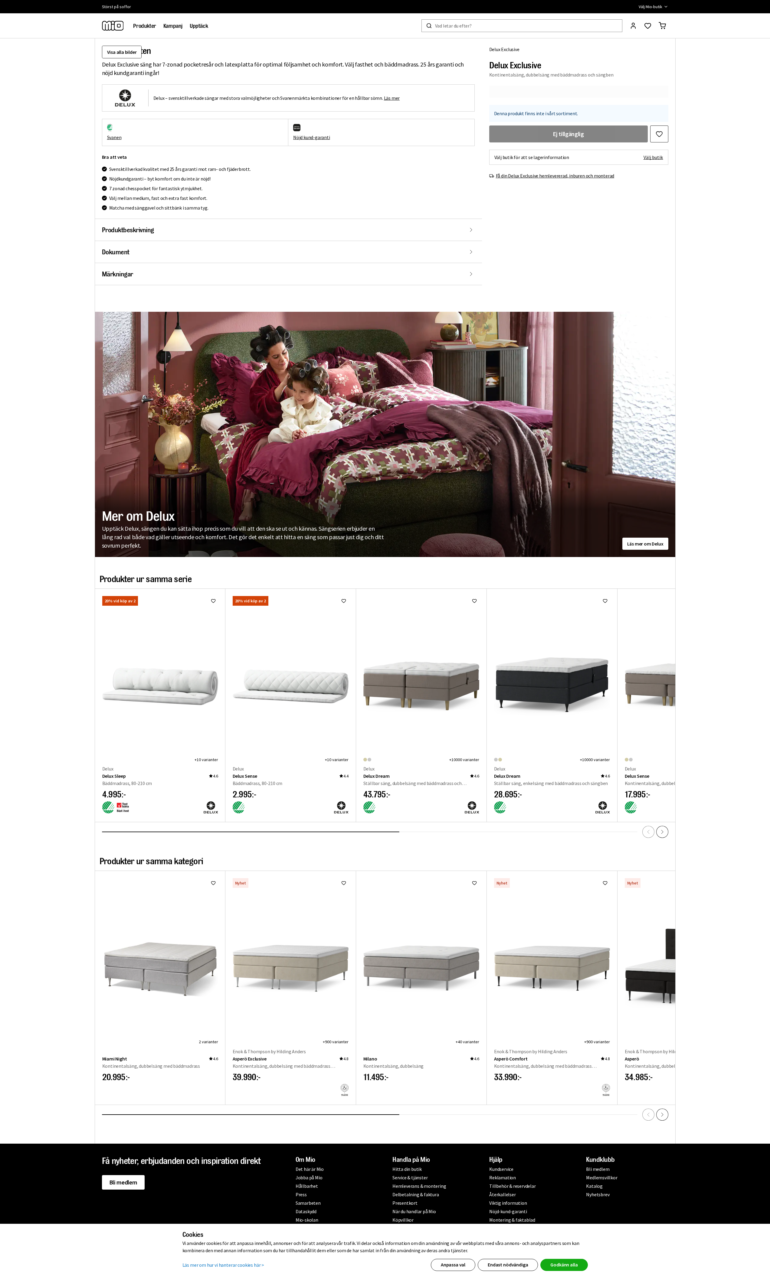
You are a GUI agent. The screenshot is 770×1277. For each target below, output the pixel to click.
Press (301, 1194)
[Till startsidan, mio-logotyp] (113, 26)
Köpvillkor (403, 1220)
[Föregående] (648, 832)
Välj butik (653, 157)
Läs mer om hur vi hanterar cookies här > (223, 1265)
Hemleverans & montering (419, 1186)
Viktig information (508, 1203)
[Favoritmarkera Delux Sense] (344, 601)
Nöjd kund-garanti (311, 137)
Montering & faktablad (512, 1220)
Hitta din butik (407, 1169)
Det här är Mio (310, 1169)
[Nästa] (662, 832)
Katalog (594, 1186)
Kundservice (501, 1169)
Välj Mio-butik (650, 6)
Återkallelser (502, 1194)
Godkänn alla (564, 1265)
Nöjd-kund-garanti (508, 1211)
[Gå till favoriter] (648, 26)
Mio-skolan (307, 1220)
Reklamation (502, 1177)
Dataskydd (306, 1211)
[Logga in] (633, 26)
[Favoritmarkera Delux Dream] (474, 601)
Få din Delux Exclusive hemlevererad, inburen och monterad (555, 176)
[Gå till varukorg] (662, 26)
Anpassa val (453, 1265)
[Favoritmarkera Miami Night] (213, 883)
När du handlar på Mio (414, 1211)
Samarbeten (308, 1203)
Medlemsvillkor (601, 1177)
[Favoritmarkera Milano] (474, 883)
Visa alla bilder (122, 52)
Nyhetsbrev (597, 1194)
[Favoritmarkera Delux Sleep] (213, 601)
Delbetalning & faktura (415, 1194)
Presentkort (405, 1203)
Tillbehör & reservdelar (512, 1186)
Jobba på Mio (309, 1177)
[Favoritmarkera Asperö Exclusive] (344, 883)
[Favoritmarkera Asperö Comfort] (605, 883)
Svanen (114, 137)
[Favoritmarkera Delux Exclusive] (659, 133)
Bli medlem (123, 1182)
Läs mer (392, 98)
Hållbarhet (307, 1186)
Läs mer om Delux (645, 544)
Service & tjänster (410, 1177)
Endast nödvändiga (508, 1265)
